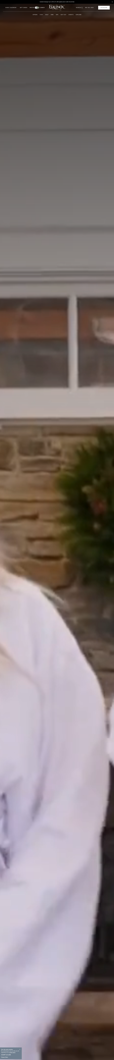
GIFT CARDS (23, 7)
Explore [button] (78, 14)
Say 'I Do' (63, 14)
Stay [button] (41, 14)
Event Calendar (10, 7)
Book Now (104, 7)
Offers (35, 14)
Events (71, 14)
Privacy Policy (4, 1057)
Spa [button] (57, 14)
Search (78, 7)
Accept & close (6, 1054)
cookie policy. (12, 1052)
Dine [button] (52, 14)
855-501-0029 (89, 7)
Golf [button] (46, 14)
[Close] (112, 1)
